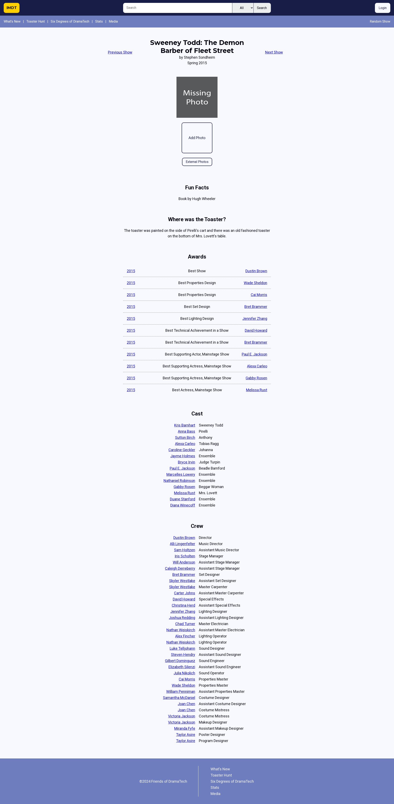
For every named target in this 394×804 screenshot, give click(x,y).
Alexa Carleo (257, 366)
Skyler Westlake (182, 581)
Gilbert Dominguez (180, 661)
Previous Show (120, 52)
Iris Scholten (185, 556)
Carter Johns (184, 593)
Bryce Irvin (186, 462)
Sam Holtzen (184, 550)
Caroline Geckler (181, 450)
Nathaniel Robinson (179, 480)
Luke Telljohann (182, 648)
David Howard (256, 330)
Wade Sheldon (255, 283)
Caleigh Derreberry (180, 568)
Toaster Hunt (35, 21)
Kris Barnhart (184, 425)
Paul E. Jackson (254, 354)
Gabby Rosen (256, 378)
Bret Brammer (255, 306)
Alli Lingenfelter (182, 544)
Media (113, 21)
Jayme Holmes (182, 456)
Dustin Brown (256, 271)
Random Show (380, 21)
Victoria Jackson (181, 716)
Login (383, 8)
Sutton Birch (185, 437)
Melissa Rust (256, 390)
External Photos (197, 162)
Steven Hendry (183, 654)
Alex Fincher (185, 636)
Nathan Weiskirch (180, 630)
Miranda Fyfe (184, 728)
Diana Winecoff (182, 505)
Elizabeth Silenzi (181, 667)
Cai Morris (259, 295)
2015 (131, 271)
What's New (12, 21)
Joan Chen (186, 704)
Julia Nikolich (184, 673)
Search (262, 8)
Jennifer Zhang (254, 318)
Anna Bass (186, 431)
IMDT (12, 8)
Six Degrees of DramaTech (70, 21)
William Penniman (180, 691)
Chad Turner (185, 624)
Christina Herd (183, 605)
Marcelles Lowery (180, 474)
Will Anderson (184, 562)
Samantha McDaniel (179, 697)
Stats (99, 21)
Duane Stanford (182, 499)
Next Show (274, 52)
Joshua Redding (182, 617)
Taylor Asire (185, 734)
